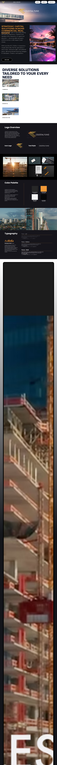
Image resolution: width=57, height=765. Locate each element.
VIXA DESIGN (16, 2)
